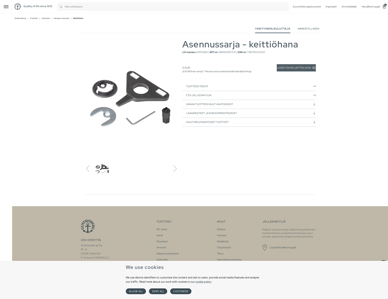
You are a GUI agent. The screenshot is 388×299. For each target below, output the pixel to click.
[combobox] (177, 6)
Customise (180, 291)
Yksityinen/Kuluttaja (272, 28)
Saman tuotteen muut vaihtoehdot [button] (209, 104)
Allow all (136, 291)
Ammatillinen (308, 28)
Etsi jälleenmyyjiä (198, 95)
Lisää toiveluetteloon (294, 67)
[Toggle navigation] (6, 6)
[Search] (61, 6)
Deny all (158, 291)
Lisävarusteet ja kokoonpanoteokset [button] (211, 113)
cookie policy (203, 281)
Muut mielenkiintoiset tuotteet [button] (207, 122)
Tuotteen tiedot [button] (197, 86)
